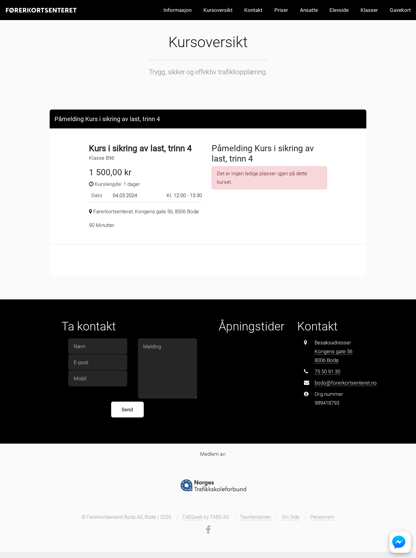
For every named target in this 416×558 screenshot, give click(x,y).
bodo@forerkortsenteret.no (346, 383)
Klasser (369, 10)
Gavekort (400, 10)
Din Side (290, 517)
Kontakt (253, 10)
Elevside (339, 10)
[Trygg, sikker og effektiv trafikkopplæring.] (40, 10)
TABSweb (192, 517)
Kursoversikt (218, 10)
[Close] (356, 118)
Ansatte (309, 10)
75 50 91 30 (327, 371)
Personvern (322, 517)
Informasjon (178, 10)
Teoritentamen (255, 517)
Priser (281, 10)
